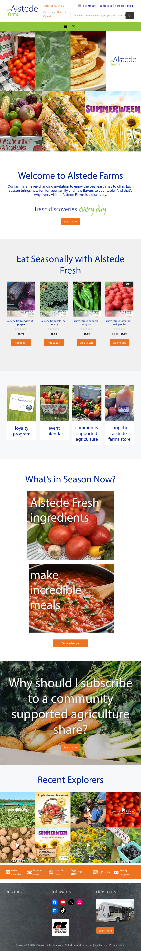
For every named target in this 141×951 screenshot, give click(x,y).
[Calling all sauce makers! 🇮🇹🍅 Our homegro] (123, 809)
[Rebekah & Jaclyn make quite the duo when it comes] (88, 809)
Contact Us (106, 5)
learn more (70, 221)
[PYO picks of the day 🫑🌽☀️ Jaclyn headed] (17, 809)
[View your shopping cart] (73, 26)
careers (119, 5)
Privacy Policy (116, 945)
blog (130, 5)
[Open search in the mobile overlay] (102, 15)
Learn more (105, 930)
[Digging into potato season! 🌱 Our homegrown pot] (17, 845)
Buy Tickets (90, 5)
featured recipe (70, 643)
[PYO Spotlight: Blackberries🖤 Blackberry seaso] (123, 845)
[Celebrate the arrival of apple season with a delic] (52, 809)
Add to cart (21, 342)
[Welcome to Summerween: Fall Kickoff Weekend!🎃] (52, 845)
